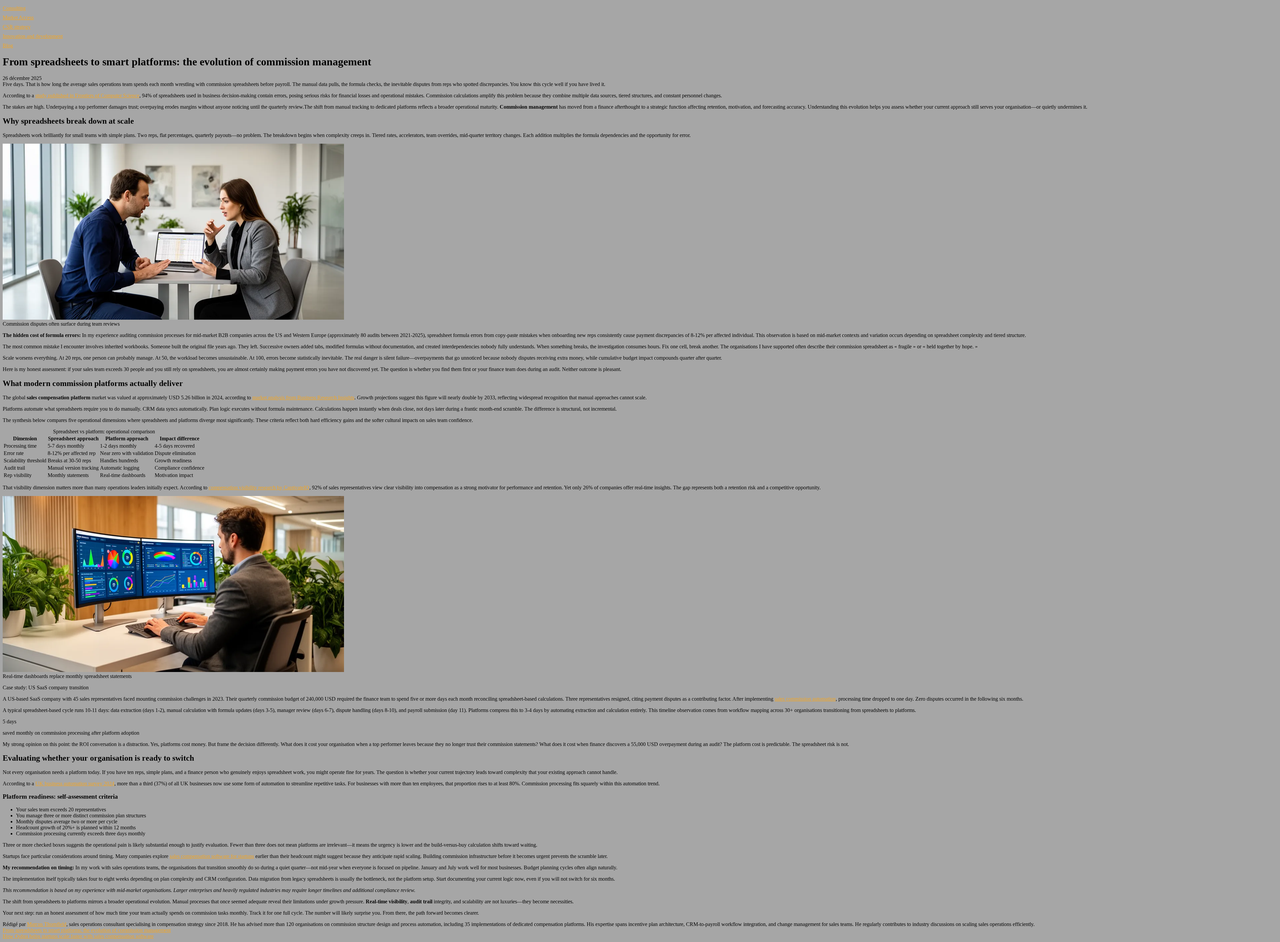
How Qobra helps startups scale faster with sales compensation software (78, 936)
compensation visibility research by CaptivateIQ (259, 487)
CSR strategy (17, 27)
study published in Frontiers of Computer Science (87, 95)
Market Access (18, 17)
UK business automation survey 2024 (74, 783)
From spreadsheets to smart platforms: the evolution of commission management (87, 930)
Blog (8, 45)
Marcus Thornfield (46, 924)
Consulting (14, 8)
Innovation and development (33, 36)
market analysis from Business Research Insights (303, 397)
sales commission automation (805, 699)
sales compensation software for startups (212, 856)
